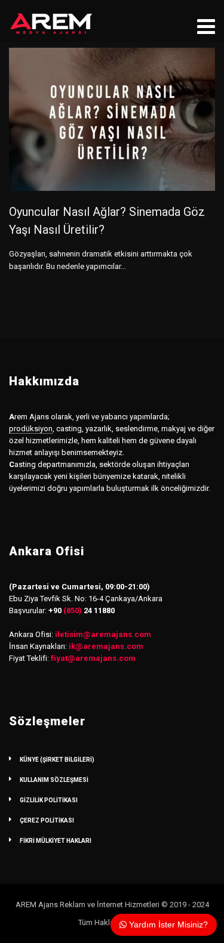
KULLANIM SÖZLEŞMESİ (54, 780)
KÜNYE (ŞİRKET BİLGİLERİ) (57, 759)
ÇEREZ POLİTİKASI (47, 820)
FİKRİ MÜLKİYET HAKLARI (55, 840)
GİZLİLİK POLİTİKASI (49, 800)
